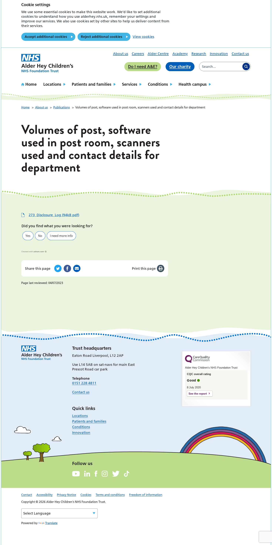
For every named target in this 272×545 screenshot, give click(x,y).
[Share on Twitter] (58, 268)
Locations (52, 84)
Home (31, 84)
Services (129, 84)
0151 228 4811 (84, 383)
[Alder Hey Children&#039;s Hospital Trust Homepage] (47, 63)
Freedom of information (145, 495)
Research (199, 54)
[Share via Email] (76, 268)
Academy (180, 54)
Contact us (240, 54)
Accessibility (44, 495)
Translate (51, 523)
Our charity (180, 66)
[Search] (246, 66)
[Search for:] (220, 66)
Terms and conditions (110, 495)
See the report (198, 393)
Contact (26, 495)
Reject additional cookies (101, 37)
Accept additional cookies (46, 37)
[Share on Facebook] (67, 268)
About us (120, 54)
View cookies (143, 37)
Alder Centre (158, 54)
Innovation (219, 54)
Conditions (158, 84)
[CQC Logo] (197, 361)
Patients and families (91, 84)
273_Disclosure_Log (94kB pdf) (54, 215)
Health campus (193, 84)
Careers (138, 54)
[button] (27, 235)
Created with (32, 251)
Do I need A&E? (142, 66)
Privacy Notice (66, 495)
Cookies (85, 495)
